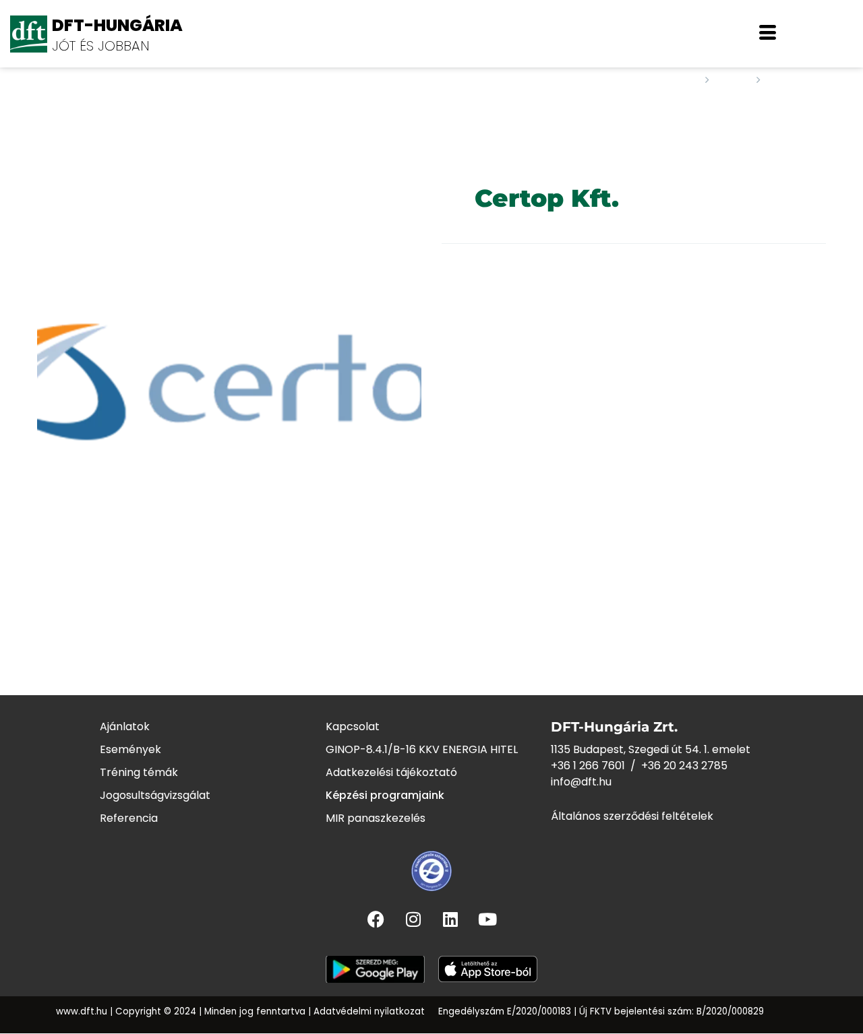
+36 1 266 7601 (588, 765)
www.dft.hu (81, 1011)
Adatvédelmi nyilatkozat (369, 1011)
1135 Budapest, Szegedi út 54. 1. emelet (650, 749)
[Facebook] (376, 919)
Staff (733, 80)
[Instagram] (413, 919)
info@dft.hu (581, 781)
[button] (767, 34)
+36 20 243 (671, 765)
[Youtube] (487, 919)
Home (680, 80)
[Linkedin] (450, 919)
